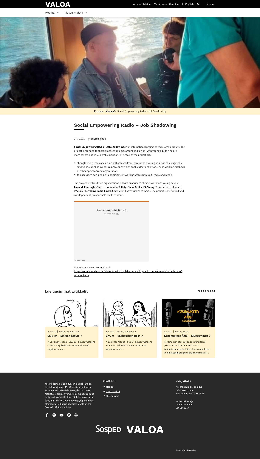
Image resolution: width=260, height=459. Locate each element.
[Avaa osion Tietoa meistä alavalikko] (85, 12)
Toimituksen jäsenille (166, 4)
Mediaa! (50, 12)
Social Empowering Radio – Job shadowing (99, 147)
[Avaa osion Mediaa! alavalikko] (58, 12)
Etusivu (98, 111)
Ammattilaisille (142, 4)
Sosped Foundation (108, 187)
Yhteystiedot (112, 396)
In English (188, 4)
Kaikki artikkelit (206, 291)
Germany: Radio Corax (98, 191)
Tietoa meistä (73, 12)
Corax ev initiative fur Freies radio (130, 191)
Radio (103, 139)
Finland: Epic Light (85, 187)
